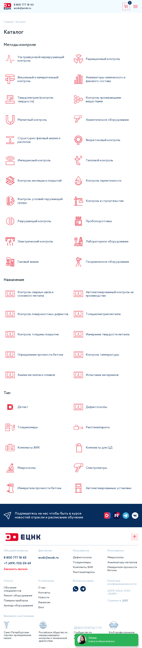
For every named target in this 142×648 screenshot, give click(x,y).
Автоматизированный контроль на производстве (109, 294)
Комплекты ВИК (29, 447)
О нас (42, 587)
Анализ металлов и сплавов (36, 374)
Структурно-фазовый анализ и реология (39, 140)
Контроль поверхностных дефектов (43, 313)
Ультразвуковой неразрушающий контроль (41, 58)
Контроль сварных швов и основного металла (35, 294)
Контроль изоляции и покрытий (40, 180)
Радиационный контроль (103, 58)
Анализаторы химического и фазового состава (105, 79)
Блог (41, 607)
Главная (8, 21)
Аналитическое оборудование (107, 119)
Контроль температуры (102, 354)
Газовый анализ (28, 261)
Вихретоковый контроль (103, 139)
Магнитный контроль (32, 119)
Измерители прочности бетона (39, 488)
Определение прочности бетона (40, 354)
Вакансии (44, 602)
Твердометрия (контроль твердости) (35, 99)
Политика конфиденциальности (122, 582)
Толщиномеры (28, 427)
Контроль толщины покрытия (38, 334)
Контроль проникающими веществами (103, 99)
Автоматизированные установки (108, 488)
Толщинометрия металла (103, 313)
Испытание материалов (102, 374)
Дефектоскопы (96, 406)
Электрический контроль (35, 241)
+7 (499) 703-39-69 (17, 563)
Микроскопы (27, 467)
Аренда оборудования (18, 605)
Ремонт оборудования (18, 595)
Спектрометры (96, 467)
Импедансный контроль (34, 160)
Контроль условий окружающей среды (40, 200)
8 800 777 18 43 (24, 4)
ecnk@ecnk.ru (22, 8)
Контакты (44, 592)
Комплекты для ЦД (99, 447)
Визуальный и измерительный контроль (38, 79)
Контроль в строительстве (105, 200)
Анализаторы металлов (122, 562)
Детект (23, 406)
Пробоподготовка (99, 221)
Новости (43, 597)
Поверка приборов (16, 600)
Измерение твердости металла (107, 334)
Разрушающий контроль (34, 221)
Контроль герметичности (103, 180)
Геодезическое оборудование (107, 261)
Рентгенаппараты (98, 427)
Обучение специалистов (12, 589)
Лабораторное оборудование (107, 241)
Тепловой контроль (99, 160)
